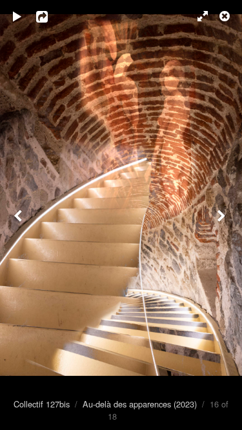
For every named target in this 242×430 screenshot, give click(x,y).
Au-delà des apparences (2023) (140, 404)
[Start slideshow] (17, 16)
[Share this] (51, 16)
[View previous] (19, 215)
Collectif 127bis (42, 404)
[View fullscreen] (197, 16)
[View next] (222, 215)
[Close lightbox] (226, 16)
